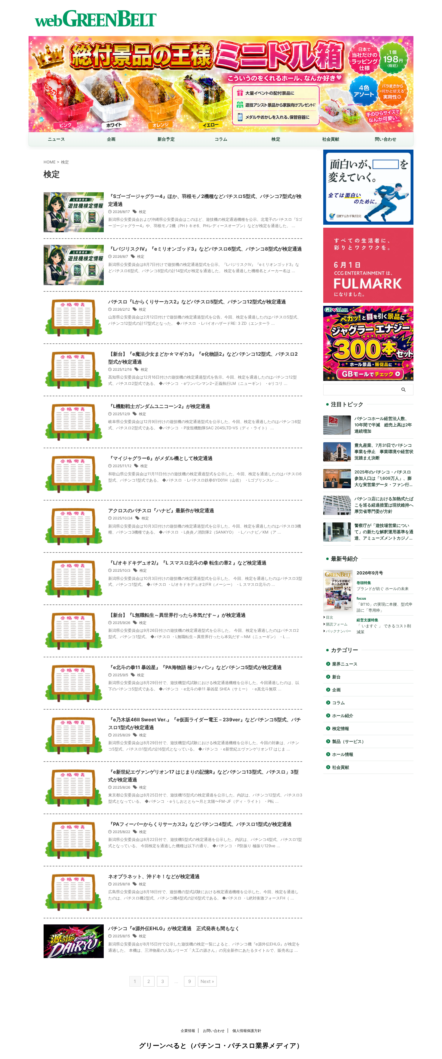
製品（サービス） (349, 741)
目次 (329, 617)
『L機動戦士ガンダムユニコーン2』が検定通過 (159, 406)
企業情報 (188, 1030)
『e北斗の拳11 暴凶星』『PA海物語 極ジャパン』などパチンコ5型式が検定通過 (195, 667)
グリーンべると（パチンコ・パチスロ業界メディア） (221, 1045)
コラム (221, 139)
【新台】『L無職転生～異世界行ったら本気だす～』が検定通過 (177, 615)
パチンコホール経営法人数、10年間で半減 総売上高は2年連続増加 (383, 425)
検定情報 (340, 728)
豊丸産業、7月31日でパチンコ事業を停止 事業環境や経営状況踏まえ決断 (384, 451)
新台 (336, 676)
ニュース (56, 139)
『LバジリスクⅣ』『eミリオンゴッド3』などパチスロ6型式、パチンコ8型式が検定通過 (205, 249)
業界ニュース (345, 664)
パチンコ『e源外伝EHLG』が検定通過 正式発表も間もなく (174, 928)
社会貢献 (330, 139)
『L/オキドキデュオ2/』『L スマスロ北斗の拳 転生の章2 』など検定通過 (187, 563)
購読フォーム (337, 624)
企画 (111, 139)
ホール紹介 (342, 715)
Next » (207, 981)
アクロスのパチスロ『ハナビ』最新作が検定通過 (161, 510)
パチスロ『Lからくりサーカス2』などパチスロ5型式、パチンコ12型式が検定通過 (197, 302)
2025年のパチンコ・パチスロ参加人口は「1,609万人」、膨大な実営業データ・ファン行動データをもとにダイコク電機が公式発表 (384, 479)
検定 (276, 139)
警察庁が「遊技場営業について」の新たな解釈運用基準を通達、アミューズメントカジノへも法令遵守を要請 (384, 532)
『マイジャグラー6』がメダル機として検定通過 (160, 458)
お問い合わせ (214, 1030)
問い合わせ (385, 139)
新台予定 (166, 139)
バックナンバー (338, 631)
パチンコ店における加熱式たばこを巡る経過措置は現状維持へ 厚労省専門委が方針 (384, 505)
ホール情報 (342, 754)
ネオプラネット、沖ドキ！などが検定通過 (154, 876)
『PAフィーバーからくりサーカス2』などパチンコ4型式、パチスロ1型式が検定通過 (200, 824)
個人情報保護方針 (246, 1030)
